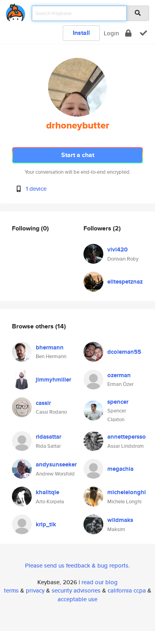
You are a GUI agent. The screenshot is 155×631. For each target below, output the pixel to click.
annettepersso (126, 436)
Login (111, 33)
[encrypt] (128, 33)
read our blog (99, 582)
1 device (36, 188)
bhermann (50, 347)
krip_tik (46, 524)
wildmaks (120, 520)
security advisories (76, 590)
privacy (35, 590)
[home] (15, 10)
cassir (43, 403)
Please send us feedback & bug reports (76, 565)
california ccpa (127, 590)
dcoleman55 (124, 351)
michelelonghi (126, 492)
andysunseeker (56, 464)
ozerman (119, 375)
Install (81, 32)
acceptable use (77, 599)
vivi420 (117, 249)
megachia (120, 468)
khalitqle (47, 492)
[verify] (143, 33)
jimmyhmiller (53, 379)
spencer (117, 401)
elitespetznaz (125, 281)
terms (11, 590)
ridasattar (48, 436)
